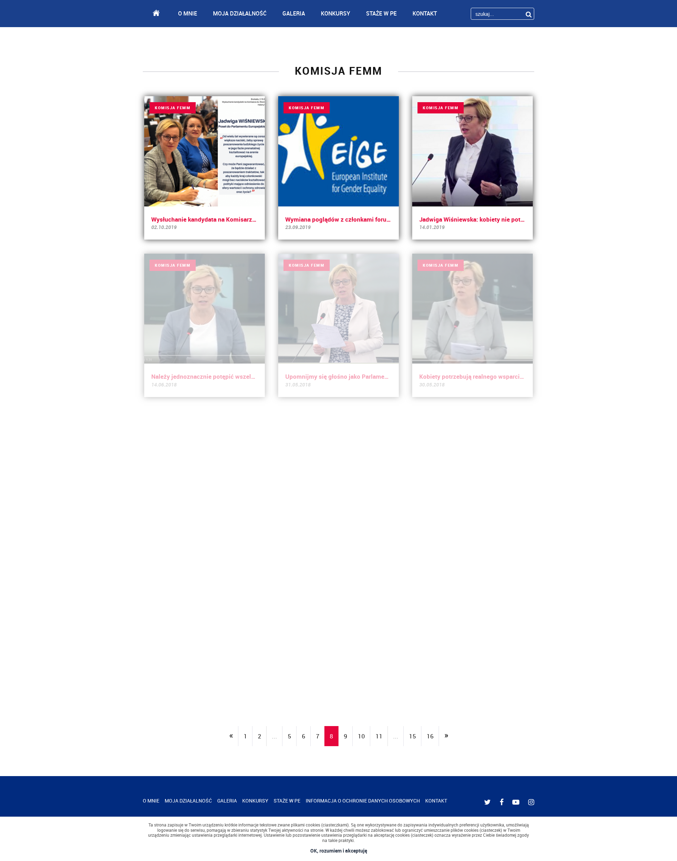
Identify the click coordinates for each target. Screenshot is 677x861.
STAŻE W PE (381, 13)
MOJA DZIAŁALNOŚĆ (240, 13)
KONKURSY (335, 13)
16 (430, 736)
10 (361, 736)
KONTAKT (425, 13)
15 (412, 736)
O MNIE (187, 13)
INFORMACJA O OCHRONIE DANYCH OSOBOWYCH (363, 800)
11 (379, 736)
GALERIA (293, 13)
